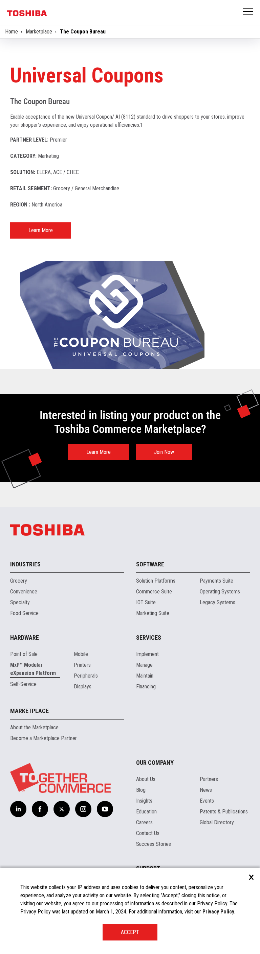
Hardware (24, 637)
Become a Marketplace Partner (43, 738)
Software (150, 564)
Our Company (155, 762)
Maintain (144, 675)
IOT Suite (146, 602)
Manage (144, 665)
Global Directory (217, 822)
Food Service (24, 613)
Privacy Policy (218, 911)
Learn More (40, 230)
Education (146, 811)
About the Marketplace (34, 727)
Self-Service (23, 684)
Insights (144, 801)
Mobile (81, 654)
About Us (145, 779)
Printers (82, 665)
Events (207, 801)
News (206, 790)
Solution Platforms (155, 581)
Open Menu (248, 12)
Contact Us (147, 833)
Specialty (20, 602)
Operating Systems (220, 591)
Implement (147, 654)
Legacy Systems (217, 602)
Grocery (18, 581)
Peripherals (86, 675)
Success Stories (153, 844)
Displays (82, 686)
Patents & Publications (224, 811)
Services (148, 637)
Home (11, 31)
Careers (144, 822)
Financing (146, 686)
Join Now (164, 452)
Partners (209, 779)
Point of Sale (24, 654)
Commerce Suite (154, 591)
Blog (141, 790)
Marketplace (39, 31)
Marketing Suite (152, 613)
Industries (25, 564)
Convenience (23, 591)
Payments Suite (216, 581)
